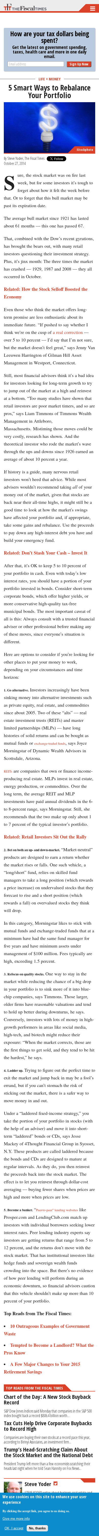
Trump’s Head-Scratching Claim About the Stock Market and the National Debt (48, 1452)
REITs (8, 771)
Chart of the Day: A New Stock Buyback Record (47, 1399)
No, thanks (37, 1528)
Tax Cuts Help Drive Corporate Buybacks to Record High (48, 1425)
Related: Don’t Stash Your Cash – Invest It (45, 552)
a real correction (68, 332)
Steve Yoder (15, 158)
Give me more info (16, 1519)
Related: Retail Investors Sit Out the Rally (45, 836)
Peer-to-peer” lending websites (57, 1210)
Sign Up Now (79, 64)
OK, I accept (14, 1528)
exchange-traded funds (49, 743)
